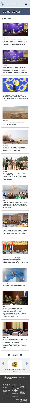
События (5, 387)
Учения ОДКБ (15, 393)
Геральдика (14, 394)
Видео (21, 384)
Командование (6, 388)
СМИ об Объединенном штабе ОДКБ (23, 388)
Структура (5, 393)
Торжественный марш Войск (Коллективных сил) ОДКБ (15, 390)
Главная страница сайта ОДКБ (23, 392)
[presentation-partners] (2, 363)
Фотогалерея (15, 396)
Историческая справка (6, 391)
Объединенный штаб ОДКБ (6, 385)
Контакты (22, 386)
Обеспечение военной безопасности (15, 385)
